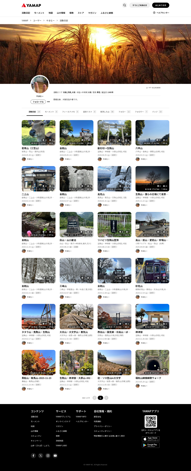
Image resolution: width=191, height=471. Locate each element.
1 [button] (100, 397)
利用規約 (97, 421)
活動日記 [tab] (34, 111)
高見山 (101, 194)
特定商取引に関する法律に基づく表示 (109, 436)
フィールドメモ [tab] (70, 111)
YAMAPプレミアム (63, 416)
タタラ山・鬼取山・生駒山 (36, 332)
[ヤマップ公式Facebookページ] (33, 455)
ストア (81, 12)
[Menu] (48, 101)
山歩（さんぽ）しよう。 (41, 445)
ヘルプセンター (163, 12)
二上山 (25, 194)
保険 (71, 12)
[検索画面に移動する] (124, 5)
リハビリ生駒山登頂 (108, 240)
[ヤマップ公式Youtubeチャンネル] (55, 455)
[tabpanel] (95, 258)
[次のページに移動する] (106, 398)
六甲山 (139, 148)
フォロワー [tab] (141, 111)
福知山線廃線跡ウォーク (148, 378)
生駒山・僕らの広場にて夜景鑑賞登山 (155, 194)
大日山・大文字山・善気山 (74, 332)
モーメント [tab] (51, 111)
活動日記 (26, 12)
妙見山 (139, 286)
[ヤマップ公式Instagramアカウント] (48, 455)
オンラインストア (63, 421)
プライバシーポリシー (103, 426)
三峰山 (63, 286)
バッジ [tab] (157, 111)
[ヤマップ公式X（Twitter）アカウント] (40, 455)
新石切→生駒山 (106, 148)
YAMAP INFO (81, 416)
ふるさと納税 (107, 12)
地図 (51, 12)
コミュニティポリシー (103, 431)
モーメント (39, 12)
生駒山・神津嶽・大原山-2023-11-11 (79, 378)
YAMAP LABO (61, 445)
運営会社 (97, 416)
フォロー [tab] (124, 111)
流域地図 (59, 440)
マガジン (92, 12)
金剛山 (63, 148)
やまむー (50, 20)
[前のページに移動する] (95, 398)
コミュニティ (36, 436)
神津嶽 (139, 332)
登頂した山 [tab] (106, 111)
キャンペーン (36, 440)
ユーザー (37, 20)
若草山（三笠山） (31, 148)
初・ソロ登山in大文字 (109, 378)
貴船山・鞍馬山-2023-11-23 (36, 378)
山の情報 (61, 12)
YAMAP (25, 20)
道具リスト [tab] (89, 111)
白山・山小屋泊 (68, 240)
